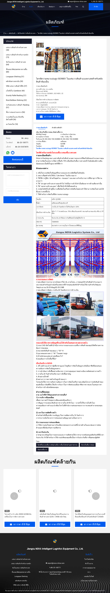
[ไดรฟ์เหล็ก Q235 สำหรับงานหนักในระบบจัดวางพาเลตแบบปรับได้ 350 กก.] (90, 491)
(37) (16, 86)
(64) (16, 63)
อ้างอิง (96, 6)
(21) (16, 95)
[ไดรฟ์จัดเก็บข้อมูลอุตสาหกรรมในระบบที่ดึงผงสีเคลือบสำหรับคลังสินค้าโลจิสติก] (55, 491)
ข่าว (89, 572)
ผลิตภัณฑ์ (12, 33)
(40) (15, 91)
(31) (15, 77)
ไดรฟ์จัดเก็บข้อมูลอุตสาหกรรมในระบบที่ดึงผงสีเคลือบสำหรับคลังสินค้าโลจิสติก (55, 515)
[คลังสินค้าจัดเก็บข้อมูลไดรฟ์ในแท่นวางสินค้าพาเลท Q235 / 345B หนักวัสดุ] (20, 491)
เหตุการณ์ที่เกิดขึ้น (65, 7)
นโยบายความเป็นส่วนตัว (89, 581)
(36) (15, 118)
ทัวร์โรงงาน (89, 563)
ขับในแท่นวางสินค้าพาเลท (26, 33)
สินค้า (31, 7)
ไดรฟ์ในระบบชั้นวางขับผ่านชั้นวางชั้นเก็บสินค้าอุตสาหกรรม (57, 445)
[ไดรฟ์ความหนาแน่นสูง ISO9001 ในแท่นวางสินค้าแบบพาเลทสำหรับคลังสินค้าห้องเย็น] (63, 59)
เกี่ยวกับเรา (41, 7)
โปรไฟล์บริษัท (89, 559)
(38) (16, 48)
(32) (16, 100)
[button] (14, 496)
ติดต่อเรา (52, 7)
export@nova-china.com (78, 1)
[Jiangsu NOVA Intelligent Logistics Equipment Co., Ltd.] (13, 6)
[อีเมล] (12, 152)
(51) (17, 106)
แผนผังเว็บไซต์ (89, 576)
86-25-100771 (98, 1)
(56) (15, 112)
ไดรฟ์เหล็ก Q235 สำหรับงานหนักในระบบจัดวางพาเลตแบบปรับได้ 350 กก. (89, 515)
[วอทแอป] (8, 153)
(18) (12, 124)
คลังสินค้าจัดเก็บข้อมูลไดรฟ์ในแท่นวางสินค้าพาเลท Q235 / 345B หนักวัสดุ (19, 515)
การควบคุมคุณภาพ (89, 568)
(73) (17, 56)
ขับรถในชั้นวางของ (87, 445)
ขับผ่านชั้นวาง (42, 449)
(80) (16, 70)
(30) (14, 81)
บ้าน (23, 7)
